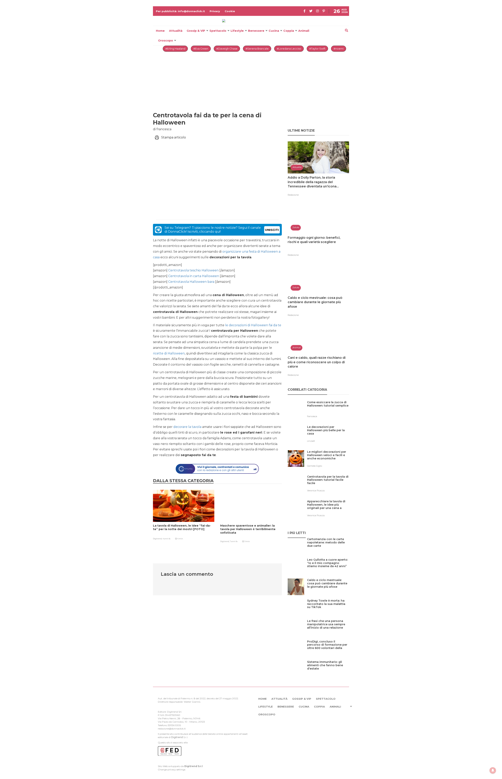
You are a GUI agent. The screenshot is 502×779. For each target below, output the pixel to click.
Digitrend (177, 737)
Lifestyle (237, 31)
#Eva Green (200, 48)
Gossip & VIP (196, 31)
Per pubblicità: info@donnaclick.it (180, 11)
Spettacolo (217, 31)
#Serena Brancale (257, 48)
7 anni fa (233, 541)
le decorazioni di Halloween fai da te (253, 325)
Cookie (230, 11)
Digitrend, (158, 539)
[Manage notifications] (493, 770)
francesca (312, 416)
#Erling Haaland (175, 48)
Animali (303, 31)
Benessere (256, 31)
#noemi (339, 48)
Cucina (274, 31)
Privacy (215, 11)
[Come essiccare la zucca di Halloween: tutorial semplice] (328, 410)
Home (160, 31)
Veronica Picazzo (316, 490)
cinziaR (311, 441)
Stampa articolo (173, 137)
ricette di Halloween (169, 353)
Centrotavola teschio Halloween (193, 270)
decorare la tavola (187, 427)
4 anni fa (166, 539)
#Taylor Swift (317, 48)
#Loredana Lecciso (289, 48)
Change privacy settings (171, 769)
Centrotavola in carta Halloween (193, 276)
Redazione (293, 194)
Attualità (175, 31)
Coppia (288, 31)
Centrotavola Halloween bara (190, 282)
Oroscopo (165, 40)
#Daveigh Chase (226, 48)
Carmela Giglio (314, 466)
